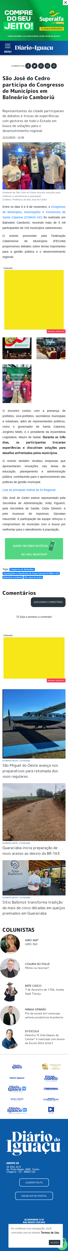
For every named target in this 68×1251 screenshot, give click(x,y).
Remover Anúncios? (56, 331)
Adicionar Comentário (48, 602)
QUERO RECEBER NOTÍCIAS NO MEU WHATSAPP (30, 550)
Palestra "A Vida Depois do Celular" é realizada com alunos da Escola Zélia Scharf (45, 1039)
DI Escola (32, 1031)
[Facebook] (28, 66)
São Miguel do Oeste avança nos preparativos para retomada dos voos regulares (30, 771)
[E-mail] (47, 66)
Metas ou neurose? (37, 968)
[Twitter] (34, 66)
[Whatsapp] (41, 66)
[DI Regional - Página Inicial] (17, 1066)
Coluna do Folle (37, 964)
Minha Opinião (35, 1009)
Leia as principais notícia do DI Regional (28, 490)
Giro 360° (31, 940)
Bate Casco (33, 985)
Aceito (54, 1242)
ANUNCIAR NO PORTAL (34, 1195)
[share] (54, 66)
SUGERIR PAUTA (34, 1182)
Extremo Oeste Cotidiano (16, 760)
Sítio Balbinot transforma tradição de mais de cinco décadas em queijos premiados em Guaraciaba (33, 908)
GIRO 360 (31, 944)
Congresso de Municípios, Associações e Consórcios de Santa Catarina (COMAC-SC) (34, 212)
